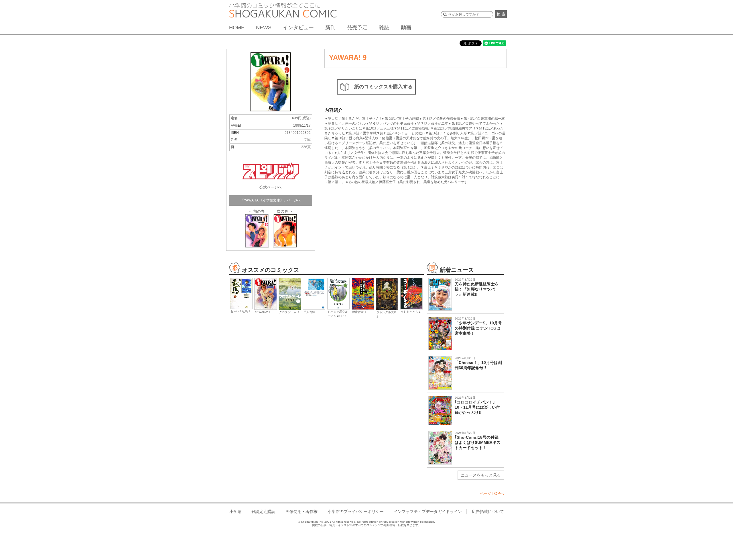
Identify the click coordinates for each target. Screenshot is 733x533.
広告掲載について (488, 511)
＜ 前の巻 (257, 211)
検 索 (501, 14)
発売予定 (357, 27)
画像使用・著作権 (301, 511)
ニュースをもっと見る (481, 475)
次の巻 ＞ (285, 211)
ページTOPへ (492, 493)
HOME (237, 27)
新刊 (330, 27)
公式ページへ (270, 187)
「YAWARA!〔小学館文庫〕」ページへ (271, 200)
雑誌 (384, 27)
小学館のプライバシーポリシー (356, 511)
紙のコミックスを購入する (383, 86)
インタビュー (298, 27)
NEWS (263, 27)
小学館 (235, 511)
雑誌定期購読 (263, 511)
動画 (406, 27)
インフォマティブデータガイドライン (428, 511)
